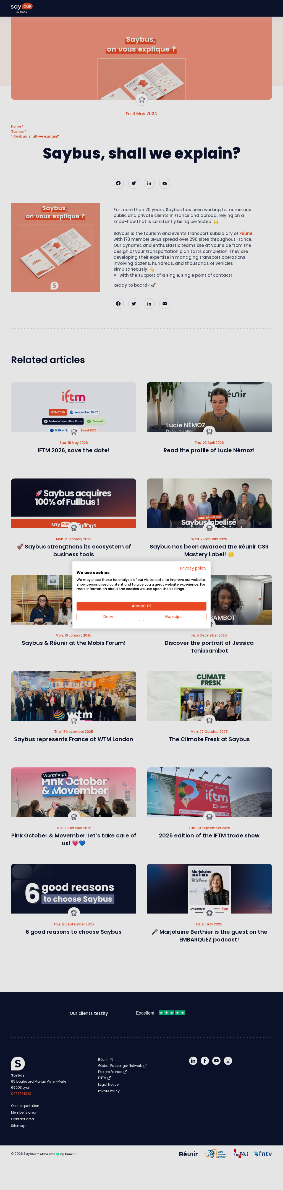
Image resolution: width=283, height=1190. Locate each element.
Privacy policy (193, 568)
